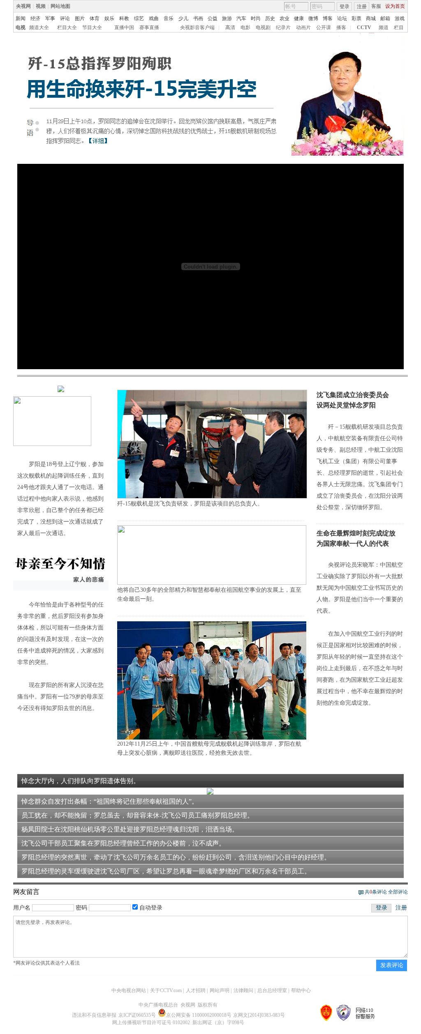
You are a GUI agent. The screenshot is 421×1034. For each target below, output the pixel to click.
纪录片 (283, 27)
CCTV (364, 27)
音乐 (168, 18)
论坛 (342, 18)
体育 (94, 18)
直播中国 (124, 27)
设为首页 (395, 6)
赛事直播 (149, 27)
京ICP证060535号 (137, 1015)
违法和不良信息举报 (94, 1015)
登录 (344, 6)
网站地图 (60, 6)
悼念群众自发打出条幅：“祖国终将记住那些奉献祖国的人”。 (109, 801)
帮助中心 (301, 990)
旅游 (227, 18)
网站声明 (219, 990)
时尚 (256, 18)
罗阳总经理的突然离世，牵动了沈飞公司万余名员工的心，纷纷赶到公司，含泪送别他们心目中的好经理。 (176, 857)
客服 (376, 6)
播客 (341, 27)
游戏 (400, 18)
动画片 (303, 27)
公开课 (323, 27)
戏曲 (154, 18)
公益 (212, 18)
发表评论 (391, 965)
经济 (35, 18)
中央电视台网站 (128, 990)
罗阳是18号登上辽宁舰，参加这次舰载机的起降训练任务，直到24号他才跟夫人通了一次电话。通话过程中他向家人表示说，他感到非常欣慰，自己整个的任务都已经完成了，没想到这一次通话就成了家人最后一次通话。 (60, 498)
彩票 (356, 18)
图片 (80, 18)
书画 (198, 18)
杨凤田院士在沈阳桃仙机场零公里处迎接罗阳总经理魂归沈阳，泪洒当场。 (129, 829)
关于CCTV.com (166, 990)
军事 (50, 18)
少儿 (183, 18)
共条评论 (376, 892)
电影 (245, 27)
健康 (299, 18)
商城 (371, 18)
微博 (313, 18)
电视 (20, 27)
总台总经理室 (272, 990)
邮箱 (385, 18)
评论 (65, 18)
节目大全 (92, 27)
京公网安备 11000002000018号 (198, 1015)
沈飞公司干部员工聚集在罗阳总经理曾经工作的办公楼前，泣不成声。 (123, 843)
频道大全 (39, 27)
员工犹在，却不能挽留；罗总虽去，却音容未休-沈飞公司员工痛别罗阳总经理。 (137, 815)
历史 (270, 18)
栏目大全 (67, 27)
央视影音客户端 (197, 27)
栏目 (399, 27)
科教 (124, 18)
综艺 (139, 18)
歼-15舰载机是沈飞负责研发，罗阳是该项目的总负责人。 (190, 504)
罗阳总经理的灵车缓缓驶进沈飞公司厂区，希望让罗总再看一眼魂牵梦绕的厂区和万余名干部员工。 (166, 871)
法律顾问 (243, 990)
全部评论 (398, 892)
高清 (230, 27)
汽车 (241, 18)
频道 (384, 27)
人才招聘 (196, 990)
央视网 (23, 6)
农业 (284, 18)
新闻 (20, 18)
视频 (41, 6)
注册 (362, 6)
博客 (328, 18)
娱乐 (109, 18)
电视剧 (263, 27)
